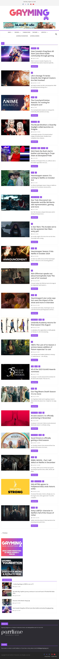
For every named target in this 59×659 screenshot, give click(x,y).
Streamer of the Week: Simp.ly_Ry (21, 600)
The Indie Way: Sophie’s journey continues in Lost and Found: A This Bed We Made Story (33, 592)
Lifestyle (43, 32)
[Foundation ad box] (12, 559)
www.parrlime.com (32, 627)
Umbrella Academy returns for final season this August (43, 323)
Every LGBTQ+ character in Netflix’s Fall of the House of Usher (42, 512)
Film (39, 148)
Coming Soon (26, 32)
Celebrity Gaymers (35, 197)
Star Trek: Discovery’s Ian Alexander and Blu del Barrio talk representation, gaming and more (43, 203)
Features (35, 32)
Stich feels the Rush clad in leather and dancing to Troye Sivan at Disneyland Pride (43, 153)
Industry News (38, 481)
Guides (33, 507)
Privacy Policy (47, 656)
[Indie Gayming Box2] (12, 539)
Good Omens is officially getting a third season (41, 439)
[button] (11, 32)
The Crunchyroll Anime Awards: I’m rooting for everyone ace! (40, 102)
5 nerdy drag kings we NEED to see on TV (23, 584)
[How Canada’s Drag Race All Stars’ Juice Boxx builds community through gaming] (7, 609)
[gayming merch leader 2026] (29, 23)
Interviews (34, 48)
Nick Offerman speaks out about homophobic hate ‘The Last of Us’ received (43, 275)
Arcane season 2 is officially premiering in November (42, 416)
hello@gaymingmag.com (43, 648)
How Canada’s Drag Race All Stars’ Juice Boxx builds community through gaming (42, 53)
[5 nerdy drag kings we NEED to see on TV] (7, 585)
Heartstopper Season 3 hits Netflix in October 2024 (42, 252)
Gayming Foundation (22, 36)
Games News (34, 121)
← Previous (4, 533)
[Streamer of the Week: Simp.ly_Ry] (7, 602)
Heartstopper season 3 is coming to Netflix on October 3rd (43, 177)
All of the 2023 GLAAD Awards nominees (43, 370)
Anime (33, 97)
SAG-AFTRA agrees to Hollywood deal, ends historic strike (43, 486)
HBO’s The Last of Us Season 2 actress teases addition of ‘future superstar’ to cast (43, 347)
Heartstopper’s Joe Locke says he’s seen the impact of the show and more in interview (43, 300)
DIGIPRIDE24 (34, 148)
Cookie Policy (54, 656)
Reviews (17, 32)
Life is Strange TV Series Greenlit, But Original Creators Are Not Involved (43, 77)
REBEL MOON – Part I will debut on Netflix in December (43, 461)
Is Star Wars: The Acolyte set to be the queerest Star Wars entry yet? (43, 229)
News (9, 32)
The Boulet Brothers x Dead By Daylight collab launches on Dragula (43, 127)
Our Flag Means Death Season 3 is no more (43, 392)
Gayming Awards (34, 36)
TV (38, 121)
